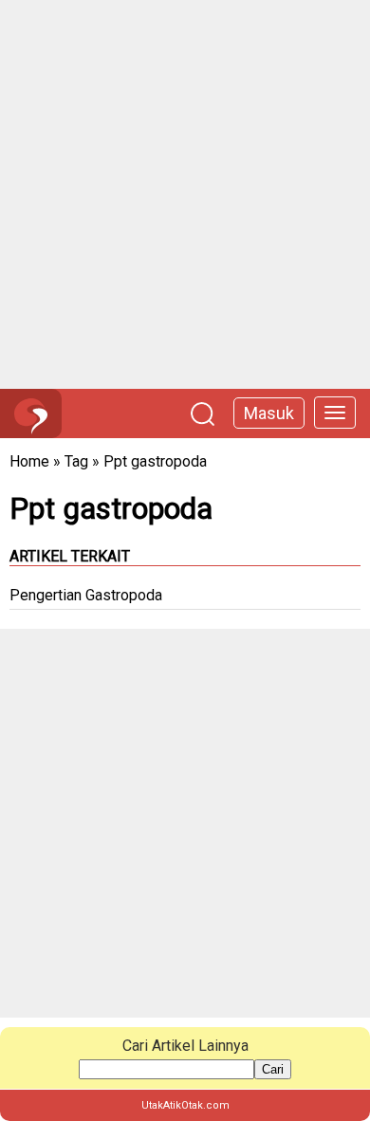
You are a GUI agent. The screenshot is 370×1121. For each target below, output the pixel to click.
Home (29, 461)
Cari (273, 1069)
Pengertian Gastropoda (85, 595)
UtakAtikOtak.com (185, 1105)
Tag (76, 461)
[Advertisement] (185, 194)
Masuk (269, 413)
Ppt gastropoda (155, 461)
